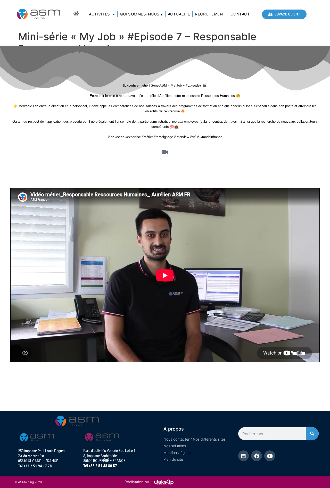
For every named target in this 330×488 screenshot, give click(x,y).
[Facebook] (256, 455)
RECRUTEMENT (210, 14)
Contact (240, 14)
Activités (99, 14)
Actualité (179, 14)
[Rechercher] (312, 433)
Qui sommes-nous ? (141, 14)
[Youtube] (269, 455)
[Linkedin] (243, 455)
